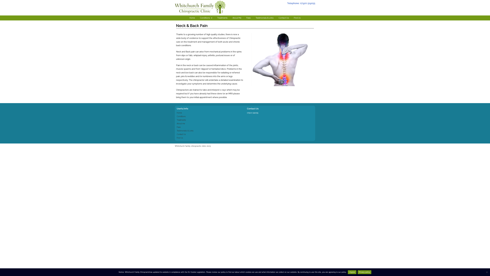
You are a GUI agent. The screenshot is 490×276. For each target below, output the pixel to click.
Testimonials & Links (264, 18)
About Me (236, 18)
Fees (248, 18)
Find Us (297, 18)
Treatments (222, 18)
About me (181, 124)
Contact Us (284, 18)
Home (192, 18)
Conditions (205, 18)
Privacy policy (364, 272)
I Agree (352, 272)
